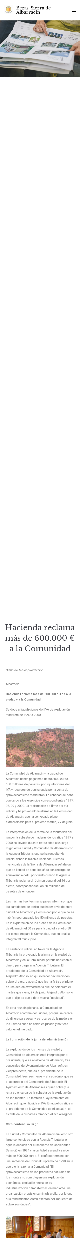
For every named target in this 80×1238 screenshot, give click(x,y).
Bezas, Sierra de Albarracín (33, 10)
